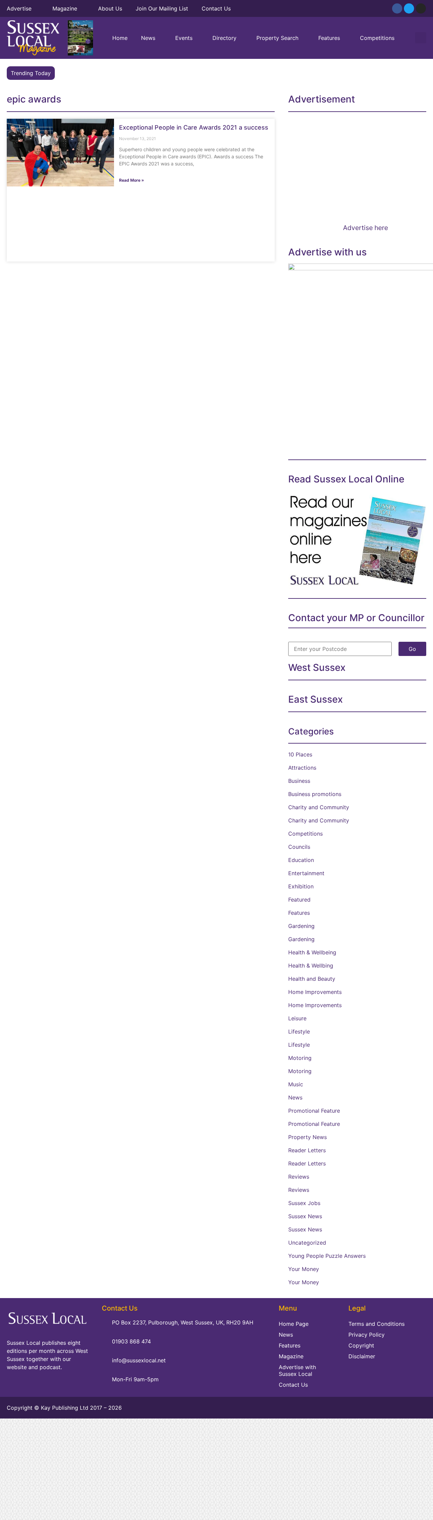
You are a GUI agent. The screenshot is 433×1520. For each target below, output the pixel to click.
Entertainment (306, 873)
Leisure (297, 1018)
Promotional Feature (314, 1110)
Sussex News (305, 1216)
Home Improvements (315, 992)
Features (329, 38)
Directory (224, 38)
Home (120, 38)
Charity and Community (318, 807)
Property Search (277, 38)
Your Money (303, 1269)
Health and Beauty (311, 978)
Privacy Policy (366, 1334)
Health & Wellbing (310, 965)
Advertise (19, 8)
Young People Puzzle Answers (327, 1255)
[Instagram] (421, 8)
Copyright (361, 1345)
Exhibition (301, 886)
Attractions (302, 767)
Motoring (300, 1057)
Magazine (64, 8)
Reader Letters (307, 1150)
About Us (110, 8)
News (148, 38)
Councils (299, 846)
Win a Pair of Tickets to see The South (108, 73)
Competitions (377, 38)
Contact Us (216, 8)
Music (295, 1084)
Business (299, 780)
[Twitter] (409, 8)
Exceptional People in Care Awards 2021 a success (193, 127)
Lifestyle (299, 1031)
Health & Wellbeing (312, 952)
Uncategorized (307, 1242)
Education (301, 860)
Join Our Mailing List (162, 8)
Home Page (294, 1323)
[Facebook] (397, 8)
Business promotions (314, 794)
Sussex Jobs (304, 1203)
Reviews (298, 1176)
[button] (420, 37)
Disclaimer (361, 1356)
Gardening (301, 926)
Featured (299, 899)
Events (183, 38)
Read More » (131, 180)
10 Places (300, 754)
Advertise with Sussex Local (297, 1370)
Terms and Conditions (376, 1323)
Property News (307, 1137)
